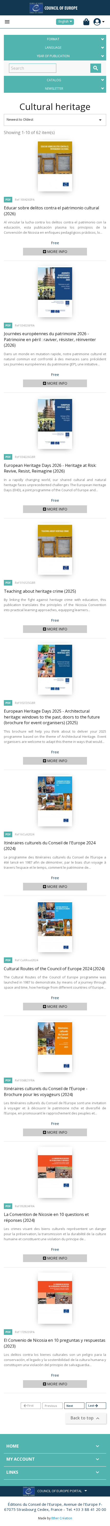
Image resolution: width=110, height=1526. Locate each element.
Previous (51, 1406)
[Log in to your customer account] (97, 22)
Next (70, 1406)
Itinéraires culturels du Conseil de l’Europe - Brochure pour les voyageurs (45, 1091)
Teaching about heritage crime (40, 591)
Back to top (86, 1418)
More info (56, 251)
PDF (8, 199)
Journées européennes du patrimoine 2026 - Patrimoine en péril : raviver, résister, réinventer (50, 339)
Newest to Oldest (55, 120)
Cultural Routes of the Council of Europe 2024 (54, 968)
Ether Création (61, 1518)
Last (93, 1406)
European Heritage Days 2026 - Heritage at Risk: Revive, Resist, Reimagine (50, 468)
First (28, 1406)
